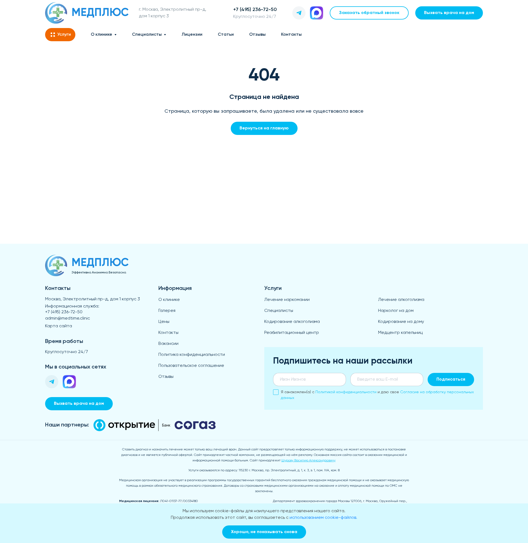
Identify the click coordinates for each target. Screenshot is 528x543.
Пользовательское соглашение (191, 366)
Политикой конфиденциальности (345, 392)
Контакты (291, 34)
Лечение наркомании (287, 300)
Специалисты (147, 34)
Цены (163, 322)
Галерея (166, 311)
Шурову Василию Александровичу (308, 460)
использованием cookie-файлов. (323, 518)
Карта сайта (58, 326)
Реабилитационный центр (291, 333)
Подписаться (450, 379)
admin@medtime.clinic (67, 318)
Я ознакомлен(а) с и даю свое (377, 395)
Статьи (226, 34)
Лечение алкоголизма (401, 300)
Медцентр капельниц (400, 333)
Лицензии (192, 34)
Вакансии (168, 344)
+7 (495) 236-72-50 (63, 312)
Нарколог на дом (396, 311)
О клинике (101, 34)
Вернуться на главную (264, 128)
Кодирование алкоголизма (292, 322)
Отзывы (257, 34)
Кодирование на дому (401, 322)
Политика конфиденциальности (191, 355)
